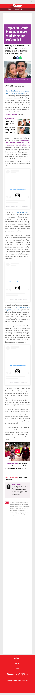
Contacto (17, 664)
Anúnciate (17, 658)
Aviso (17, 669)
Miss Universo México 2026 (16, 2)
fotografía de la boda (21, 212)
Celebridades (18, 9)
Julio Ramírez (9, 480)
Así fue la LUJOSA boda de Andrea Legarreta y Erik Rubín (10, 122)
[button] (14, 57)
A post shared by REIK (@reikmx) (18, 299)
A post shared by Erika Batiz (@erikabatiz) (17, 206)
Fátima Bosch (26, 2)
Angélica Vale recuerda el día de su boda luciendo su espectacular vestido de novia (17, 466)
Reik (20, 477)
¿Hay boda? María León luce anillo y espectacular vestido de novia (10, 130)
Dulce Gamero (9, 85)
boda (25, 477)
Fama (9, 9)
